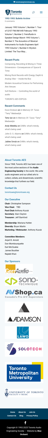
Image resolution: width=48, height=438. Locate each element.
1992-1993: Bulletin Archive (17, 18)
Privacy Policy (32, 416)
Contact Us (11, 416)
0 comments (10, 21)
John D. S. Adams (13, 134)
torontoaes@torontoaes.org (17, 192)
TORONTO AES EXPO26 (15, 99)
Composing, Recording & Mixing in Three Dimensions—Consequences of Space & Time (23, 67)
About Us (22, 412)
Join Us (32, 412)
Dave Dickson (11, 110)
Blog (21, 416)
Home (12, 412)
